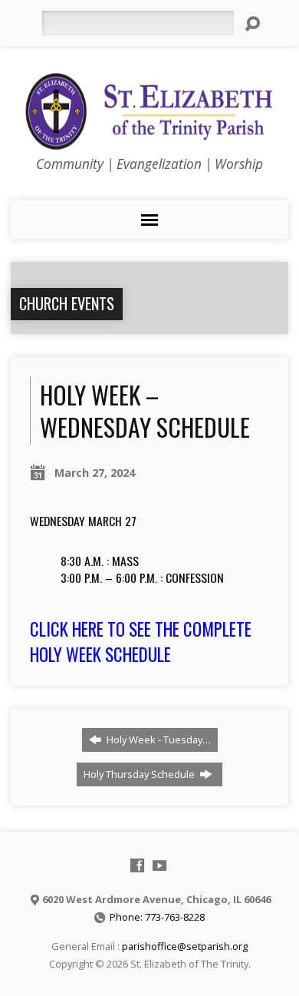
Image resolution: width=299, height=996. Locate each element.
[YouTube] (159, 865)
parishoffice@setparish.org (185, 946)
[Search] (252, 23)
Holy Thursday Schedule (140, 774)
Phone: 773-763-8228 (157, 917)
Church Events (66, 303)
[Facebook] (137, 865)
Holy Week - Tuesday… (157, 739)
